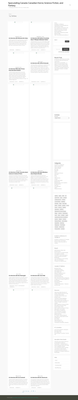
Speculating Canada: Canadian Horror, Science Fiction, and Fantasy (25, 397)
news (59, 215)
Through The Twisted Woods (60, 261)
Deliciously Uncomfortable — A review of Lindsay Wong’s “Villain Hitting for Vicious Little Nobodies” (61, 64)
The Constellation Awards (59, 346)
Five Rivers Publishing (58, 274)
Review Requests (57, 31)
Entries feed (57, 362)
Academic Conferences (59, 164)
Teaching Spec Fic (58, 320)
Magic (56, 213)
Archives (56, 116)
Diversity (56, 203)
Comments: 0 (17, 49)
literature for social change (60, 211)
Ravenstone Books (58, 281)
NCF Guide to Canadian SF (59, 310)
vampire (56, 226)
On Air (38, 49)
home (67, 205)
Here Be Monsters (57, 275)
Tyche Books (57, 282)
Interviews (12, 49)
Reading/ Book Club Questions (60, 182)
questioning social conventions (61, 217)
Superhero (57, 223)
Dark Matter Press (57, 271)
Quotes (55, 179)
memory (60, 213)
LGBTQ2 (61, 209)
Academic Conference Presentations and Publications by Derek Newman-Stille (61, 25)
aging (60, 195)
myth (56, 215)
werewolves (61, 226)
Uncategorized (21, 285)
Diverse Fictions (57, 251)
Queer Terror (56, 61)
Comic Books (57, 201)
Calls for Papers (57, 168)
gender (63, 205)
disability (63, 201)
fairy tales (64, 203)
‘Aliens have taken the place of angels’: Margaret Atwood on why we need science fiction (61, 293)
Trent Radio (62, 224)
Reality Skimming (57, 314)
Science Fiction (58, 221)
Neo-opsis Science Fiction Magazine (61, 277)
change (64, 197)
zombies (62, 228)
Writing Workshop (58, 188)
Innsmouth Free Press (58, 276)
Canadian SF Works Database (60, 298)
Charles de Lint (58, 199)
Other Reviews (57, 177)
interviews (57, 209)
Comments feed (58, 365)
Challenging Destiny (58, 269)
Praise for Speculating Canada (60, 30)
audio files (57, 197)
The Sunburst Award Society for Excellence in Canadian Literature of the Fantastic (61, 351)
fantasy (59, 205)
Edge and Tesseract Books (59, 273)
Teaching (56, 185)
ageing (56, 195)
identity (64, 207)
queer (66, 215)
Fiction (55, 171)
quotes (56, 219)
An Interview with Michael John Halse (61, 59)
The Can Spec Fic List (58, 321)
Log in (56, 360)
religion (60, 219)
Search (55, 39)
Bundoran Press (57, 268)
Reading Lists (57, 181)
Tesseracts (57, 224)
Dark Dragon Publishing (59, 270)
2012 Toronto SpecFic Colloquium (61, 329)
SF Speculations (57, 183)
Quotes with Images (58, 180)
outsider (62, 215)
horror (56, 207)
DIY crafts (56, 169)
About (55, 22)
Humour (60, 207)
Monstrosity (65, 213)
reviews (64, 219)
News (55, 175)
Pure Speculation (57, 330)
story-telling (64, 221)
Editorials (56, 170)
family (56, 205)
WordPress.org (58, 367)
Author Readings (57, 167)
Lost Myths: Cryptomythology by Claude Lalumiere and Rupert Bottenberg (61, 256)
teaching (62, 223)
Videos (55, 187)
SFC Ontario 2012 (57, 332)
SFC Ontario (56, 318)
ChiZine (63, 199)
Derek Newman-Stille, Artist (59, 250)
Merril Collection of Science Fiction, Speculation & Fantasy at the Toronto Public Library (61, 305)
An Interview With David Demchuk (61, 60)
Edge (60, 203)
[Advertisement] (61, 93)
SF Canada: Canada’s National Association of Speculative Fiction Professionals (61, 316)
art (65, 195)
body (61, 197)
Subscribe (65, 49)
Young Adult (57, 228)
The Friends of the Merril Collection (61, 322)
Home (10, 14)
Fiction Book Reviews (58, 173)
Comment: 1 (39, 387)
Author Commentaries (58, 165)
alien (63, 195)
